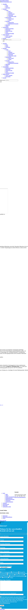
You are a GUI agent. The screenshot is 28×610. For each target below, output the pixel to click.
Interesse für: (3, 569)
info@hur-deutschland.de (20, 497)
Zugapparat (7, 500)
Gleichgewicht (6, 504)
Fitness (6, 495)
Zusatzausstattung (9, 501)
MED (6, 494)
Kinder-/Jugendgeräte (10, 496)
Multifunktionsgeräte (9, 499)
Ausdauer (5, 503)
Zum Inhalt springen (4, 0)
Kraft (4, 493)
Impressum (5, 515)
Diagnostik (5, 505)
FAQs (4, 518)
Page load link (3, 520)
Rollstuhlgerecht (8, 498)
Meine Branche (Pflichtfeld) (6, 566)
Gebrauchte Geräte (7, 506)
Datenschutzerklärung (7, 517)
